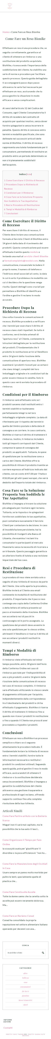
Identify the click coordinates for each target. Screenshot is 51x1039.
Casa (25, 982)
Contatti (8, 1027)
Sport (25, 1005)
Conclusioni (11, 213)
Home (6, 32)
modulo (34, 252)
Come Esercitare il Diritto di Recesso (24, 180)
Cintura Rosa (25, 6)
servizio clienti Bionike (36, 256)
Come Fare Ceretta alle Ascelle (19, 892)
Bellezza (25, 978)
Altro (25, 973)
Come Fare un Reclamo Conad (18, 915)
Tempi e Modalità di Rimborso (20, 209)
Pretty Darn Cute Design (33, 1034)
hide (29, 174)
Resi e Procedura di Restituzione (22, 205)
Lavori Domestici (25, 1000)
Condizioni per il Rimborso (18, 192)
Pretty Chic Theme (15, 1034)
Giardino (25, 996)
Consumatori (25, 987)
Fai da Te (25, 991)
